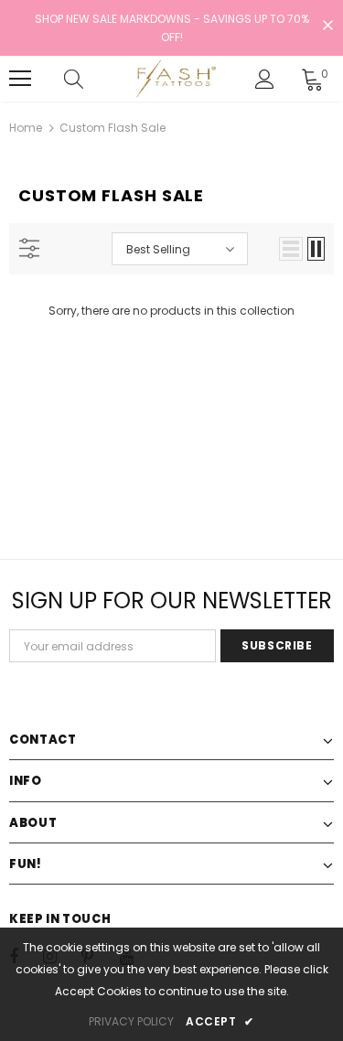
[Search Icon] (91, 78)
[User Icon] (264, 79)
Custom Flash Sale (112, 127)
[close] (327, 26)
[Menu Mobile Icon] (20, 79)
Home (25, 127)
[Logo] (174, 79)
